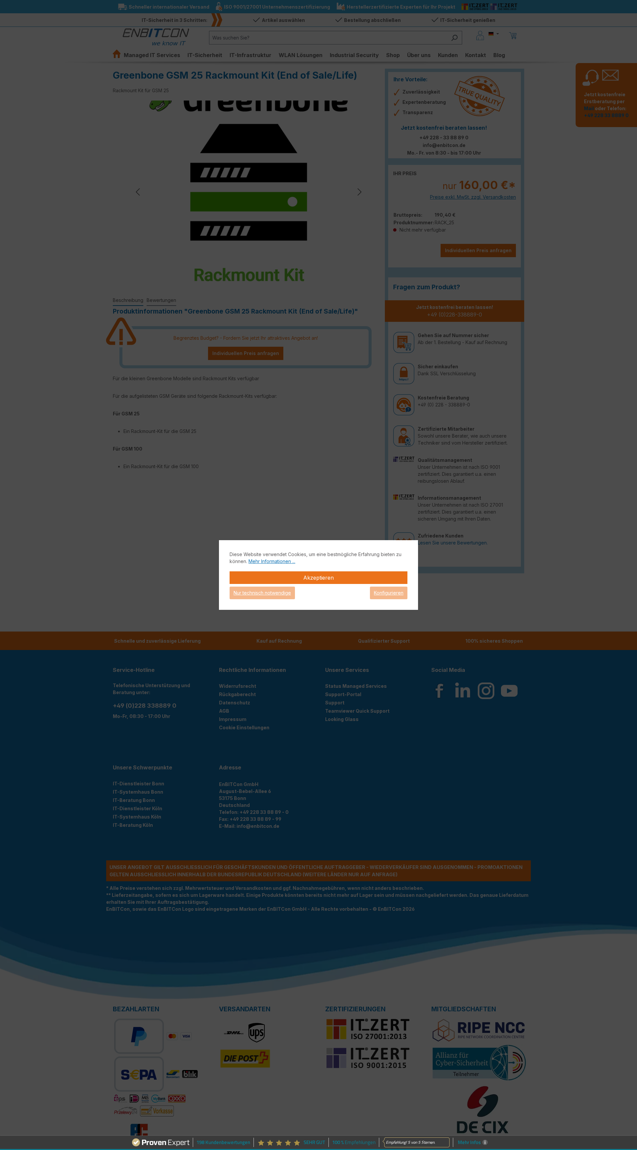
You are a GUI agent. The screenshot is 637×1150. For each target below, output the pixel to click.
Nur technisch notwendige (262, 593)
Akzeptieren (318, 577)
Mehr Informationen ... (271, 561)
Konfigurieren (388, 593)
